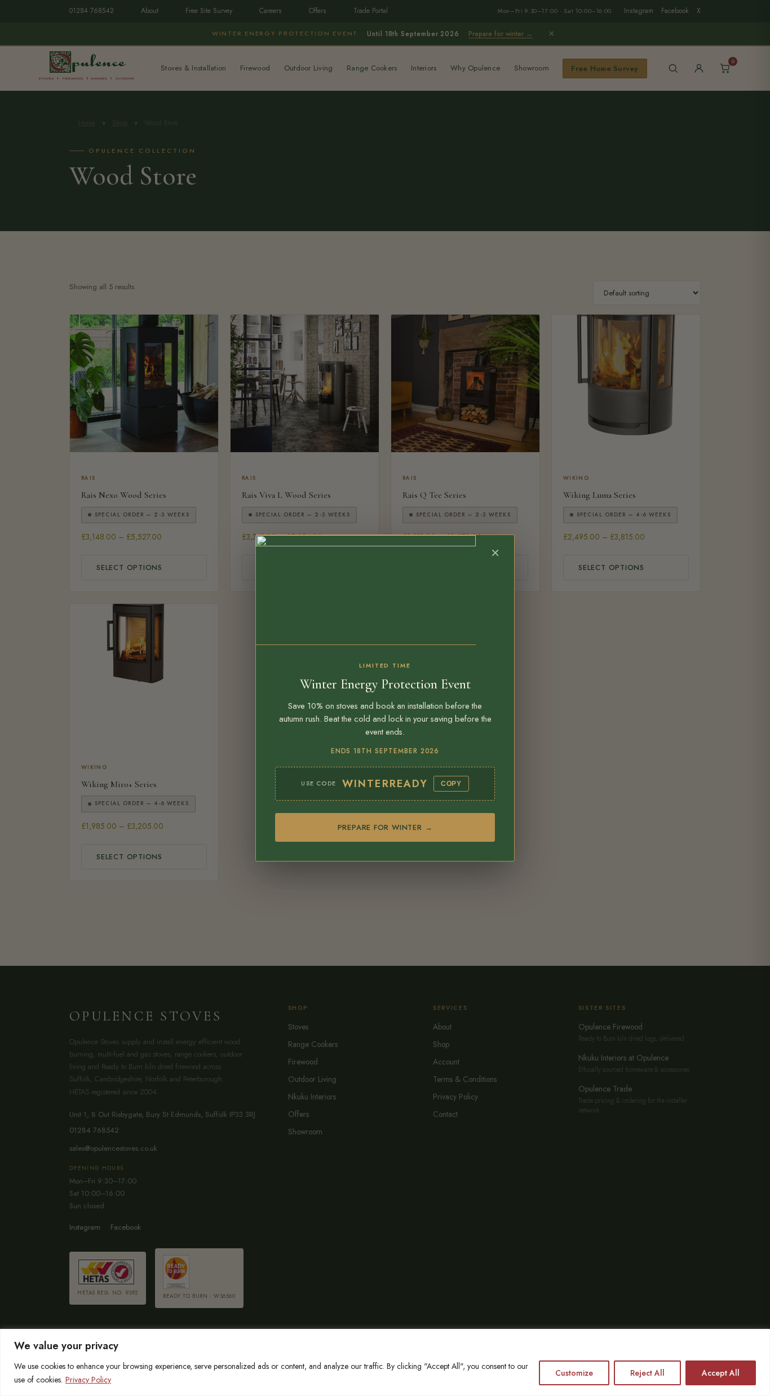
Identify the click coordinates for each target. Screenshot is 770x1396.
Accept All (721, 1373)
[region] (385, 1362)
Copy (451, 783)
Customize (574, 1373)
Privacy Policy (88, 1379)
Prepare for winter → (385, 827)
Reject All (647, 1373)
